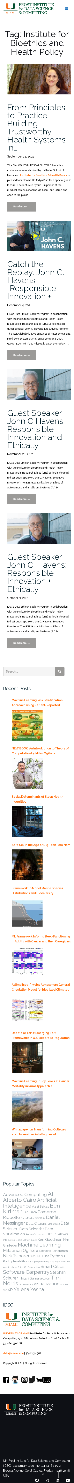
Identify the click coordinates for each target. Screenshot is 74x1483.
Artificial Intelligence (29, 1203)
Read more (24, 208)
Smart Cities (53, 1266)
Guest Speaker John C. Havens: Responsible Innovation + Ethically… (37, 573)
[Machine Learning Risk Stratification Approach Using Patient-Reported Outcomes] (27, 725)
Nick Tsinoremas (19, 1255)
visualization (46, 1283)
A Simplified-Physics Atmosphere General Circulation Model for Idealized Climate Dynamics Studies (41, 987)
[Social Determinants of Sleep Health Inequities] (27, 821)
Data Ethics (53, 1223)
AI (50, 1193)
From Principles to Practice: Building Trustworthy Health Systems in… (36, 127)
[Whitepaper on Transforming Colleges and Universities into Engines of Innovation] (27, 1154)
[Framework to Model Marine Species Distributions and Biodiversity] (27, 913)
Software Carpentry (26, 1272)
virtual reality (26, 1284)
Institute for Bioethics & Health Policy (43, 175)
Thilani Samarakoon (34, 1278)
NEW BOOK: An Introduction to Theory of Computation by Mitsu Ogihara (40, 751)
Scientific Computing (29, 1267)
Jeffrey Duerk (30, 1240)
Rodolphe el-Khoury (17, 1261)
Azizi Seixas (40, 1206)
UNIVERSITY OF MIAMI (16, 1333)
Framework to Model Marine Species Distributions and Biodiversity (37, 891)
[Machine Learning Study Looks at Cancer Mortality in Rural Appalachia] (27, 1106)
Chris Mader (27, 1218)
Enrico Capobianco (36, 1234)
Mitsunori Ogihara (20, 1250)
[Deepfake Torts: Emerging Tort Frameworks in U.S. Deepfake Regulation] (27, 1057)
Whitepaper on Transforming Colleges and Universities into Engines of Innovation (39, 1132)
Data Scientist (31, 1229)
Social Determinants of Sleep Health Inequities (37, 799)
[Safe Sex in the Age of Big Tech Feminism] (27, 864)
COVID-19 (40, 1218)
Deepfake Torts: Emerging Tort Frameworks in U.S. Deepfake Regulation (40, 1035)
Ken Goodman (49, 1239)
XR (10, 1289)
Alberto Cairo (19, 1200)
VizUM (64, 1284)
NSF (46, 1256)
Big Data (30, 1212)
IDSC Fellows (58, 1234)
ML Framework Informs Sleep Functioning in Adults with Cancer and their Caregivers (41, 939)
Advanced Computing (25, 1194)
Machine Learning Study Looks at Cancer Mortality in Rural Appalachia (40, 1084)
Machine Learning (39, 1245)
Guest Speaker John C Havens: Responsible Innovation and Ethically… (36, 429)
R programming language (46, 1261)
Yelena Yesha (29, 1289)
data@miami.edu (13, 1353)
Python (56, 1256)
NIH (40, 1256)
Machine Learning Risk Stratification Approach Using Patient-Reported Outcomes (37, 703)
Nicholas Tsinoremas (53, 1250)
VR (5, 1290)
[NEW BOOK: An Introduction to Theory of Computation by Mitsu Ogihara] (27, 773)
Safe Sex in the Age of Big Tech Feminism (41, 845)
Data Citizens (36, 1223)
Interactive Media (12, 1239)
